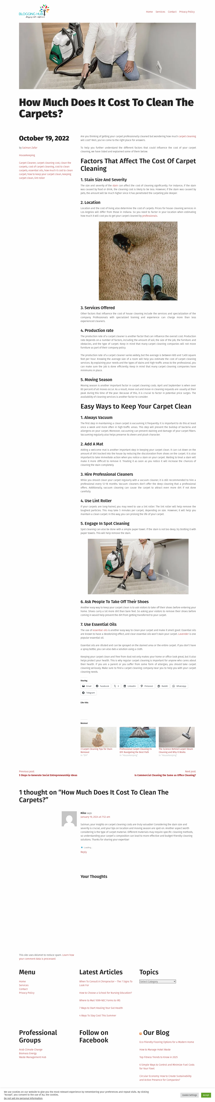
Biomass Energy (28, 1053)
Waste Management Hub (32, 1057)
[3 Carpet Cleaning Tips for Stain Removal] (99, 737)
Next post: (165, 773)
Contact (172, 11)
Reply (84, 852)
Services (160, 11)
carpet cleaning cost (48, 162)
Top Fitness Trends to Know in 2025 (158, 1057)
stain (115, 185)
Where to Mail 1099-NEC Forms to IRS (99, 1000)
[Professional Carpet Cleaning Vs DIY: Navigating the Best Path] (138, 737)
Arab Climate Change (30, 1049)
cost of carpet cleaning (41, 166)
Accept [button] (206, 1095)
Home (149, 11)
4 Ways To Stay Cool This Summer (97, 1015)
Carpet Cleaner (27, 162)
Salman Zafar (29, 147)
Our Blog (156, 1033)
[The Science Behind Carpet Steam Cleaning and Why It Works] (177, 737)
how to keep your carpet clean (44, 174)
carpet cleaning (187, 136)
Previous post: (48, 773)
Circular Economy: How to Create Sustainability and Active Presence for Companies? (165, 1078)
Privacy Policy (187, 11)
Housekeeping (27, 155)
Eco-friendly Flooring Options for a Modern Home (166, 1042)
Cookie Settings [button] (189, 1095)
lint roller (39, 177)
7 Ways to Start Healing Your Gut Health (101, 1007)
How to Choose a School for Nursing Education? (105, 992)
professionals (149, 215)
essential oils (35, 170)
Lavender (183, 633)
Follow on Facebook (93, 1036)
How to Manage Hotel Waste (155, 1049)
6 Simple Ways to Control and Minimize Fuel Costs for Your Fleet (166, 1066)
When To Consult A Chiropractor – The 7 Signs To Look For (105, 983)
